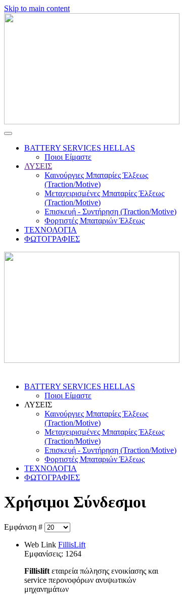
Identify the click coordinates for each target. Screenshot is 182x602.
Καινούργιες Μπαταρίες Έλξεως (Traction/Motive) (96, 180)
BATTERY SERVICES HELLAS (79, 148)
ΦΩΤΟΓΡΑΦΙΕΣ (52, 239)
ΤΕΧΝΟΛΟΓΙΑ (50, 229)
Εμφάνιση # (24, 527)
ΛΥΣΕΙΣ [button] (38, 404)
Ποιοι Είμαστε (68, 157)
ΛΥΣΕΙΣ (38, 166)
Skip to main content (37, 8)
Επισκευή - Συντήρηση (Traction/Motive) (110, 211)
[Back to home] (91, 121)
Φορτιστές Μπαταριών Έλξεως (94, 220)
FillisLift (71, 544)
